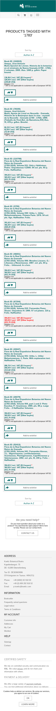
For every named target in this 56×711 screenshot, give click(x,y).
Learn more (28, 704)
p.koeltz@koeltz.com (22, 586)
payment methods (33, 684)
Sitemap (7, 642)
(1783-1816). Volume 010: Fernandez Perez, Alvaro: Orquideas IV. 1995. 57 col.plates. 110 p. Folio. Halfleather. (27, 310)
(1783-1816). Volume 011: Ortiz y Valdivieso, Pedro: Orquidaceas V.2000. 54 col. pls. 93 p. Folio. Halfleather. (26, 167)
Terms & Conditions (12, 609)
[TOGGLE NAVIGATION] (37, 15)
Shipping (7, 84)
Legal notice (9, 606)
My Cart (25, 15)
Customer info (10, 620)
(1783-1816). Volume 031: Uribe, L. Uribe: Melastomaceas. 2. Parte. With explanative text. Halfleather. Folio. (27, 358)
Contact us (27, 533)
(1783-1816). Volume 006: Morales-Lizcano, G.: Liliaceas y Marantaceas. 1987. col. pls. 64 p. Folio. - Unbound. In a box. (27, 263)
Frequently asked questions (15, 602)
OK (28, 698)
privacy (20, 669)
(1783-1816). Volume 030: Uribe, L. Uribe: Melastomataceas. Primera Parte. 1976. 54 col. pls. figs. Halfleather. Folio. (26, 215)
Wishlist (7, 631)
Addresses (8, 624)
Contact (7, 645)
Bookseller (8, 599)
